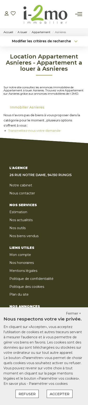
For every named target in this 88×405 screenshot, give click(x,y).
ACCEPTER (59, 394)
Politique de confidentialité (31, 279)
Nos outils (17, 228)
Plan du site (19, 294)
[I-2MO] (45, 14)
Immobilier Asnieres (27, 107)
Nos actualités (21, 220)
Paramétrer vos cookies (48, 384)
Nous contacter (22, 193)
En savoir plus (15, 384)
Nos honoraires (21, 263)
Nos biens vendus (23, 236)
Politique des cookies (26, 287)
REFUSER (27, 394)
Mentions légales (23, 271)
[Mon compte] (6, 14)
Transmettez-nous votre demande (34, 130)
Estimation (18, 212)
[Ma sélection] (13, 14)
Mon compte (20, 255)
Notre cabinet (20, 185)
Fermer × (73, 313)
